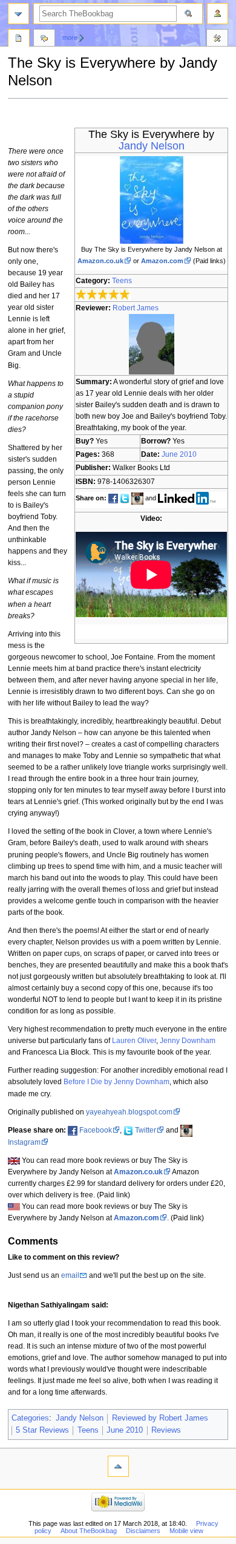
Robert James (136, 308)
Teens (122, 280)
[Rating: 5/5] (103, 294)
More (69, 37)
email (70, 1275)
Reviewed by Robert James (160, 1418)
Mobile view (186, 1530)
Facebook (95, 1130)
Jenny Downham (187, 1040)
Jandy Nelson (152, 146)
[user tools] (217, 13)
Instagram (24, 1142)
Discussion (44, 39)
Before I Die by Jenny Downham (116, 1082)
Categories (30, 1418)
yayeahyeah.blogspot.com (129, 1112)
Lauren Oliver (134, 1040)
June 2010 (179, 454)
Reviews (166, 1430)
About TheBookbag (89, 1530)
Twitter (145, 1130)
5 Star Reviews (42, 1430)
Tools (217, 39)
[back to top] (118, 1466)
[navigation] (18, 13)
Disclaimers (143, 1530)
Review (18, 39)
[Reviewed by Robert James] (151, 343)
